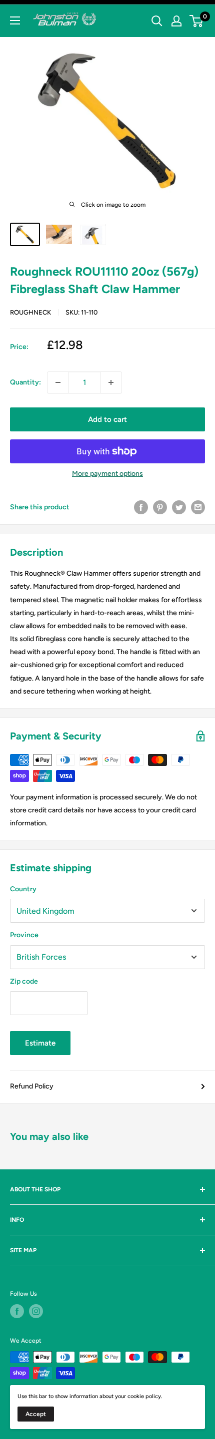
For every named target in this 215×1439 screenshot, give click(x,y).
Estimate (40, 1043)
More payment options (107, 473)
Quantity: (25, 382)
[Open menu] (15, 20)
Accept (36, 1414)
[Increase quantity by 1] (111, 382)
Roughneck (30, 312)
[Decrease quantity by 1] (58, 382)
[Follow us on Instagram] (36, 1311)
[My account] (177, 20)
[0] (196, 21)
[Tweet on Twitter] (179, 507)
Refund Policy (32, 1086)
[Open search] (157, 20)
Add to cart (107, 419)
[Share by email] (198, 507)
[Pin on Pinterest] (160, 507)
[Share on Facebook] (141, 507)
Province (24, 935)
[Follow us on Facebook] (17, 1311)
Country (23, 889)
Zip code (24, 981)
